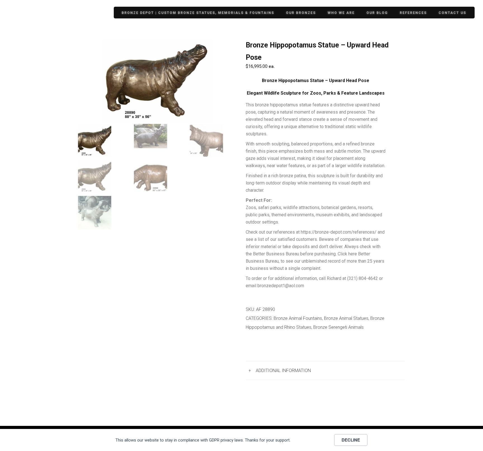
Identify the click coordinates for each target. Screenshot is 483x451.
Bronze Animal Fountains (298, 318)
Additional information (283, 370)
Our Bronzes (301, 13)
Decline (351, 440)
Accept (314, 440)
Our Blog (377, 13)
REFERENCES (413, 13)
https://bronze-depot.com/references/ (339, 232)
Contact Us (452, 13)
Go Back (260, 347)
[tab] (325, 370)
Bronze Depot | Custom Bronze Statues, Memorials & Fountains (198, 13)
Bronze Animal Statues (346, 318)
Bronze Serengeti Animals (338, 327)
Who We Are (341, 13)
